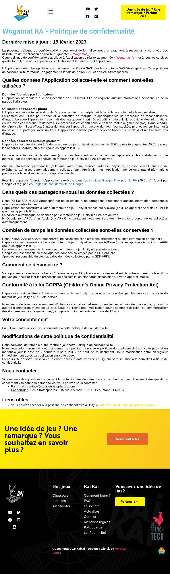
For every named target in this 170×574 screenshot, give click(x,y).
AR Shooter (61, 506)
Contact (90, 517)
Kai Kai (91, 486)
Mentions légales (97, 522)
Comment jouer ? (97, 495)
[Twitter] (96, 9)
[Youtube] (87, 9)
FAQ (87, 501)
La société (92, 506)
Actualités (91, 511)
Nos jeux (61, 486)
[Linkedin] (19, 520)
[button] (50, 11)
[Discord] (96, 16)
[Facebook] (87, 16)
